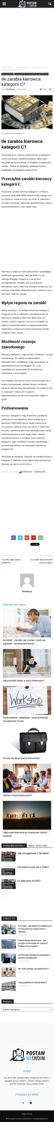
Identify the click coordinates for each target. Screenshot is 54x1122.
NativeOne (27, 841)
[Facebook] (23, 1103)
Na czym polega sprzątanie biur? (33, 969)
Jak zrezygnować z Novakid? (33, 853)
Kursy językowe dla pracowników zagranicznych (31, 74)
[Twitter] (31, 1103)
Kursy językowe (7, 74)
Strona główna (7, 67)
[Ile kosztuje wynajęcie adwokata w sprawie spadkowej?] (8, 958)
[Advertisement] (27, 36)
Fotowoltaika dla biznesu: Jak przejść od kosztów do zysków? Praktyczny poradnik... (33, 943)
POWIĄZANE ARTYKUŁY (14, 846)
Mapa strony (27, 1114)
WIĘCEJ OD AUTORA (38, 846)
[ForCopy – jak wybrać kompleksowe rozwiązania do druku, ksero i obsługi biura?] (8, 929)
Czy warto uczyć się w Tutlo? (33, 867)
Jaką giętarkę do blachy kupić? (32, 982)
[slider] (10, 471)
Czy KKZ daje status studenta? (11, 561)
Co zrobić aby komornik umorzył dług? (41, 561)
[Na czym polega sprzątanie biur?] (8, 972)
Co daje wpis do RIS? (28, 880)
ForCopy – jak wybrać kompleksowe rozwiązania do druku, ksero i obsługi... (35, 929)
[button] (50, 4)
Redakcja (11, 89)
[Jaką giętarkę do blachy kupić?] (8, 986)
